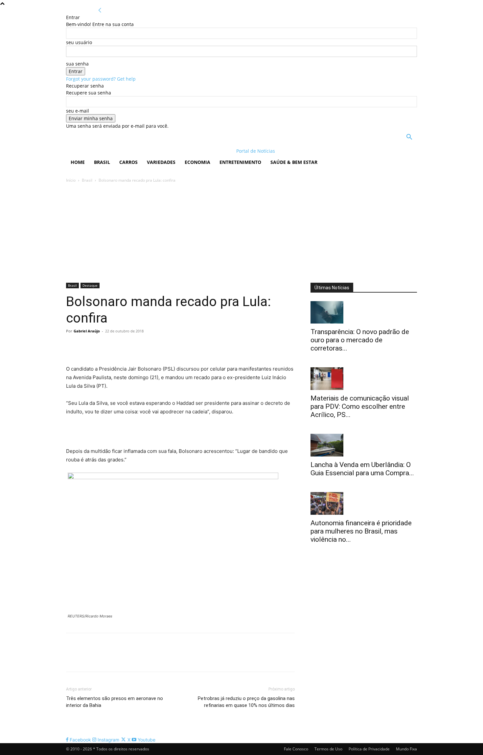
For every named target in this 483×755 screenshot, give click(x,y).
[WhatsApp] (118, 345)
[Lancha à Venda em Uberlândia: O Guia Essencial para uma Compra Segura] (363, 445)
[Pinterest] (102, 345)
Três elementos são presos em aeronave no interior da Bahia (114, 701)
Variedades (161, 162)
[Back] (100, 10)
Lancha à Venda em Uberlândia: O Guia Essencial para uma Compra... (362, 469)
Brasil (102, 162)
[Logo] (108, 151)
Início (71, 180)
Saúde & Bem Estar (293, 162)
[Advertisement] (241, 233)
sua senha (77, 64)
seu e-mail (77, 111)
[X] (87, 345)
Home (78, 162)
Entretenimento (240, 162)
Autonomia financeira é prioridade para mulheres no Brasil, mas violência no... (361, 531)
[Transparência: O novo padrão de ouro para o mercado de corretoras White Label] (363, 312)
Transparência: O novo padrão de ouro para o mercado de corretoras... (359, 340)
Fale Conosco (296, 749)
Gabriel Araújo (87, 330)
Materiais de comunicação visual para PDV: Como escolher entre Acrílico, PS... (359, 406)
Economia (197, 162)
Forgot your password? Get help (101, 79)
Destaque (90, 285)
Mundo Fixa (406, 749)
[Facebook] (72, 345)
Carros (128, 162)
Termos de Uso (328, 749)
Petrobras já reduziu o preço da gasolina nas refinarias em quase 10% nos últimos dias (246, 701)
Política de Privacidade (369, 749)
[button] (409, 138)
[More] (133, 345)
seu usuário (79, 42)
